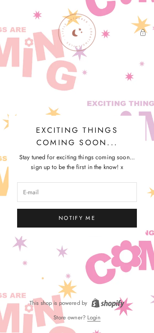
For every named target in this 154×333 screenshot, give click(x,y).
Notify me (77, 218)
